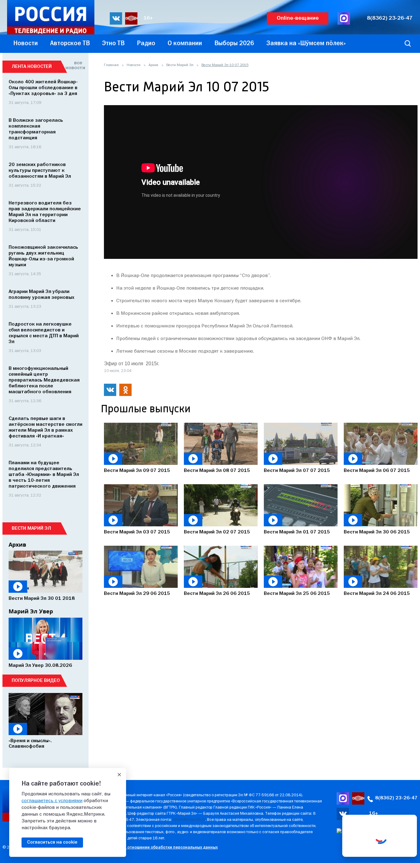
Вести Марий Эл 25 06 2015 (297, 594)
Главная (111, 65)
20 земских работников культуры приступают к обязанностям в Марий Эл (40, 171)
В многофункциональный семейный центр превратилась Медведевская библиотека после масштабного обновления (44, 380)
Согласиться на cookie (52, 842)
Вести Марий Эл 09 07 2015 (137, 471)
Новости (134, 65)
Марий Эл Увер (31, 611)
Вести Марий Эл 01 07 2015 (297, 532)
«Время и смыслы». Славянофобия (30, 744)
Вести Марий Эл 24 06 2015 (377, 594)
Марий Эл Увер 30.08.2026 (40, 665)
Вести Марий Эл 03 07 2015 (137, 532)
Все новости (73, 65)
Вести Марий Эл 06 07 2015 (377, 471)
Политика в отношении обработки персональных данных (161, 847)
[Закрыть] (119, 774)
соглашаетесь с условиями (52, 801)
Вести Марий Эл (179, 65)
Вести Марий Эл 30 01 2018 (42, 598)
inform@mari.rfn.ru (189, 819)
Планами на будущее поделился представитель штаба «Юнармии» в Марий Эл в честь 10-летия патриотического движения (44, 475)
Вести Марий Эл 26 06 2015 (217, 594)
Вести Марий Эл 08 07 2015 (217, 471)
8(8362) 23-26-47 (390, 18)
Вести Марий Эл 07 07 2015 (297, 471)
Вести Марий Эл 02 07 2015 (217, 532)
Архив (153, 65)
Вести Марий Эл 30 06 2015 (377, 532)
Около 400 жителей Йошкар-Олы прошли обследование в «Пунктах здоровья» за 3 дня (43, 88)
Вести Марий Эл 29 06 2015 (137, 594)
